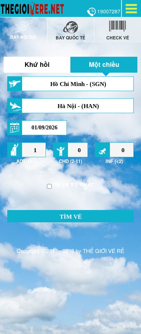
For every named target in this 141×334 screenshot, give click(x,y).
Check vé (117, 37)
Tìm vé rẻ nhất (73, 184)
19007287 (108, 11)
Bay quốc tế (70, 37)
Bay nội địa (23, 37)
